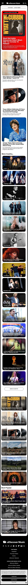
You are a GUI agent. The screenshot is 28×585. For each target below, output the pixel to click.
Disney (14, 555)
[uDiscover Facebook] (3, 546)
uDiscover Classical (14, 558)
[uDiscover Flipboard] (19, 546)
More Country (14, 388)
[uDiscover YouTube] (14, 546)
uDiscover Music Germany (14, 567)
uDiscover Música (14, 563)
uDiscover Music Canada (14, 565)
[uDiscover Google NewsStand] (21, 546)
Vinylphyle (14, 551)
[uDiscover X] (6, 546)
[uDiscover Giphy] (24, 546)
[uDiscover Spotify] (16, 546)
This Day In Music (14, 553)
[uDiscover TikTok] (11, 546)
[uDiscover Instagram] (8, 546)
